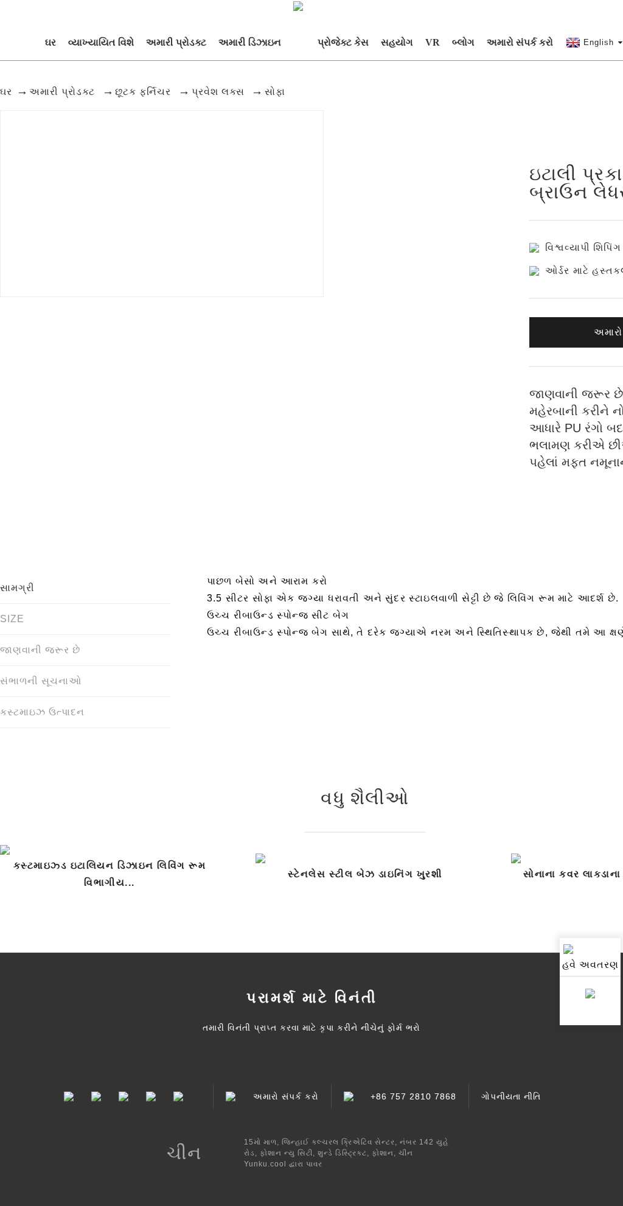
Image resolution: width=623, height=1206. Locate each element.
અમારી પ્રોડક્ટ (176, 42)
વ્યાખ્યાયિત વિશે (101, 42)
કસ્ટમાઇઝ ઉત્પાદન (42, 712)
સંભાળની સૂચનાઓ (41, 681)
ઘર (50, 42)
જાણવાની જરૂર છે (40, 650)
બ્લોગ (463, 42)
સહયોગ (397, 42)
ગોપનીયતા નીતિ (511, 1096)
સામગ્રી (17, 588)
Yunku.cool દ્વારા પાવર (283, 1164)
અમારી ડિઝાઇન (249, 42)
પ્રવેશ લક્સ (218, 91)
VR (432, 42)
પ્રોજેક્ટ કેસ (343, 42)
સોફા (275, 91)
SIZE (12, 619)
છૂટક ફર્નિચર (143, 91)
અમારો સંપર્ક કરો (520, 42)
